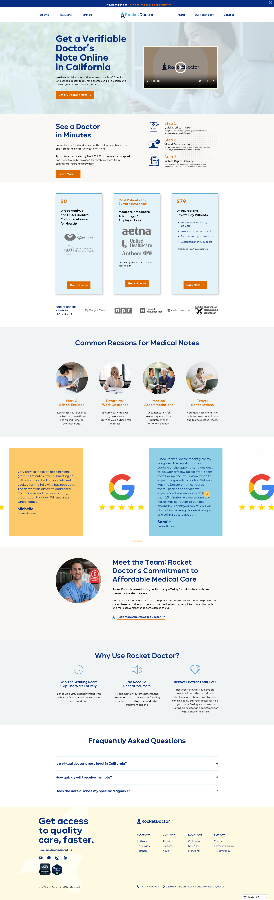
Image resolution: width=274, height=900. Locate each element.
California (194, 841)
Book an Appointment (54, 850)
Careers (167, 846)
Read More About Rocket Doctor (139, 617)
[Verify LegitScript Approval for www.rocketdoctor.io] (57, 874)
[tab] (133, 541)
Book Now (77, 285)
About (181, 14)
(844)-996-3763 (150, 886)
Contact (229, 14)
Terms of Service (224, 846)
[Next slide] (207, 494)
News (166, 850)
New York (193, 846)
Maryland (194, 850)
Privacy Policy (222, 850)
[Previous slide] (67, 494)
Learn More (66, 174)
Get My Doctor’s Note (73, 95)
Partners (87, 14)
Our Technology (204, 14)
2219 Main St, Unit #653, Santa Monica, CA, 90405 (195, 886)
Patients (44, 14)
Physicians (65, 14)
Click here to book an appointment (150, 4)
